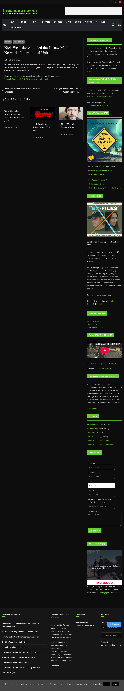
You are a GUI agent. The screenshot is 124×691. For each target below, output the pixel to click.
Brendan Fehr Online (95, 424)
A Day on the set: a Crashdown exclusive (18, 657)
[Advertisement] (93, 11)
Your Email (91, 472)
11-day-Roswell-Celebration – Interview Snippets (23, 90)
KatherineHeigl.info (94, 428)
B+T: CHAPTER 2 (109, 364)
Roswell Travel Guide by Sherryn (15, 647)
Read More (62, 688)
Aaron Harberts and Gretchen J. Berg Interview (21, 667)
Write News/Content (95, 327)
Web (103, 22)
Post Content (92, 511)
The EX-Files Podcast (102, 369)
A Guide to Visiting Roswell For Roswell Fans (20, 632)
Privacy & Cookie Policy (85, 626)
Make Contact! (92, 324)
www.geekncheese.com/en (101, 170)
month (118, 645)
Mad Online (91, 432)
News (12, 22)
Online (82, 622)
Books (78, 22)
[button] (16, 22)
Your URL (91, 481)
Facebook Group (97, 184)
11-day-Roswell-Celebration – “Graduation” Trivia (67, 90)
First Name (105, 622)
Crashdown (15, 28)
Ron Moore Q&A (8, 672)
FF (96, 22)
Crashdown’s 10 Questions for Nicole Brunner (21, 652)
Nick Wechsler (19, 42)
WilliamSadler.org (94, 436)
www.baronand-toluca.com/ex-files (100, 444)
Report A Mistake (94, 321)
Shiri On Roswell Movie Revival (14, 642)
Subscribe (114, 624)
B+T (34, 22)
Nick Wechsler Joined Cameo (68, 126)
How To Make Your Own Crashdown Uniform (20, 637)
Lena (19, 60)
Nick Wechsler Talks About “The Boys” (41, 127)
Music (68, 22)
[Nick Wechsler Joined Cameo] (71, 109)
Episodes (58, 22)
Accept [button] (106, 684)
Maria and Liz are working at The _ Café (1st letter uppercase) (100, 500)
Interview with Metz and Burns (14, 662)
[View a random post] (119, 25)
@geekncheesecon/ (99, 180)
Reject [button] (115, 684)
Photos (88, 22)
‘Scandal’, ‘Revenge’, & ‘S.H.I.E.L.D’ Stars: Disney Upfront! (26, 79)
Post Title (91, 490)
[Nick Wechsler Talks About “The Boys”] (42, 109)
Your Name (92, 463)
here (106, 105)
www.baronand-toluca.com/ (98, 440)
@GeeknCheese (97, 174)
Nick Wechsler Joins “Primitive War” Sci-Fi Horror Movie (13, 116)
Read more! (55, 666)
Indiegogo (104, 592)
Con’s (23, 22)
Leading (8, 42)
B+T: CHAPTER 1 (93, 364)
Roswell (46, 22)
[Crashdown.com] (5, 25)
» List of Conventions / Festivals (99, 96)
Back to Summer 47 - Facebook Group (106, 188)
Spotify (99, 303)
